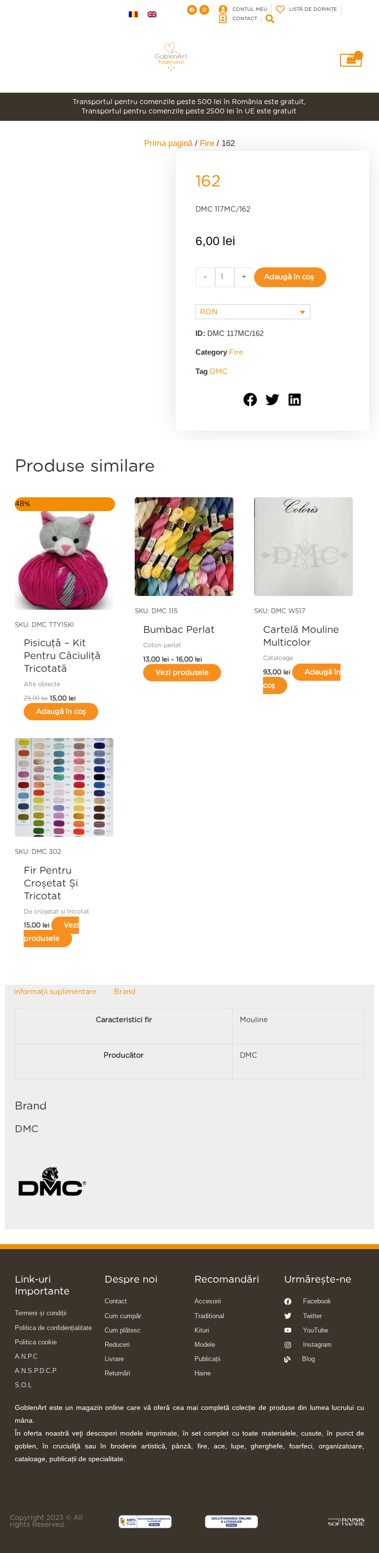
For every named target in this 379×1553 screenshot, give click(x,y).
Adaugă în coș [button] (61, 711)
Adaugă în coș (289, 277)
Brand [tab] (125, 991)
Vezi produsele (182, 672)
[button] (250, 400)
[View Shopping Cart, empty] (351, 60)
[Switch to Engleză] (152, 14)
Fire (236, 352)
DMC (218, 371)
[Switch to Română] (133, 14)
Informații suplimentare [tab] (55, 991)
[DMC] (52, 1182)
